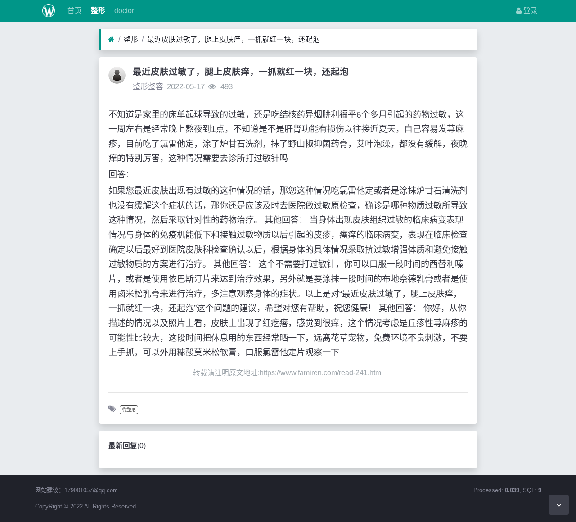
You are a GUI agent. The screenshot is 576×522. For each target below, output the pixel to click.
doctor (123, 10)
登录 (530, 10)
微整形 (129, 409)
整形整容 (148, 86)
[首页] (111, 39)
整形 (97, 10)
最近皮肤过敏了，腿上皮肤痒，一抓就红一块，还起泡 (233, 39)
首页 (74, 10)
